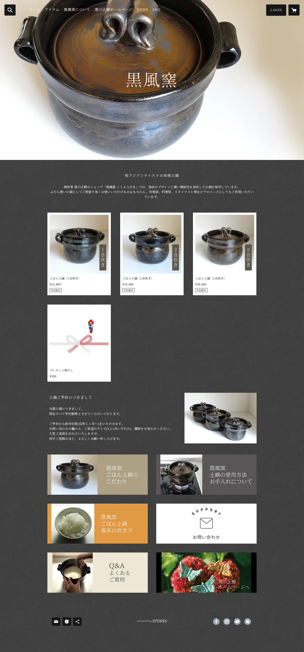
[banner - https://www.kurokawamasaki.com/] (206, 572)
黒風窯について (77, 10)
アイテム (52, 10)
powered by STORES (152, 622)
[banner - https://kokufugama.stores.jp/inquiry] (206, 524)
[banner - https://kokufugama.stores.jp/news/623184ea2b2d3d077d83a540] (206, 475)
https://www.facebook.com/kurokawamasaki (216, 621)
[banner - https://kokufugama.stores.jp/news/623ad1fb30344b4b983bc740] (97, 524)
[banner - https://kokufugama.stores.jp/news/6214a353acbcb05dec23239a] (97, 475)
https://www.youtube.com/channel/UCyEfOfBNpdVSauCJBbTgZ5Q (237, 621)
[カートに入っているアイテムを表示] (294, 10)
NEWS (142, 10)
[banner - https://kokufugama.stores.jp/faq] (97, 572)
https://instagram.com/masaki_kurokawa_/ (226, 621)
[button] (276, 10)
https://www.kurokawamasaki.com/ (247, 621)
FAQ (156, 10)
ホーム (34, 10)
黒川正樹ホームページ (114, 10)
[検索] (10, 10)
